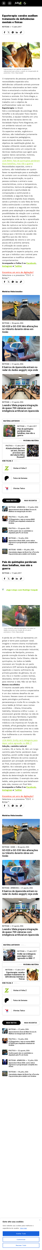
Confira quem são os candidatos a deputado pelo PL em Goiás (21, 532)
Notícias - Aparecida (17, 507)
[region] (21, 1234)
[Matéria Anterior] (9, 431)
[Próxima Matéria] (33, 451)
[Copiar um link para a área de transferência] (21, 32)
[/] (4, 3)
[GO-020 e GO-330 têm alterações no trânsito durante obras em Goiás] (21, 307)
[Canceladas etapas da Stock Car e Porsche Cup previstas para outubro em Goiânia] (5, 551)
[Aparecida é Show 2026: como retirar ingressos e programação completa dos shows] (5, 1062)
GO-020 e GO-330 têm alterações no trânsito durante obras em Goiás (20, 329)
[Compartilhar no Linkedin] (17, 32)
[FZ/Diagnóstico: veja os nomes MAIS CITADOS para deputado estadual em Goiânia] (5, 1040)
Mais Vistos (11, 501)
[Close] (39, 1220)
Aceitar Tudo (21, 1233)
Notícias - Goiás (15, 550)
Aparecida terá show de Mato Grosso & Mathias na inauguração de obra (22, 511)
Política (9, 446)
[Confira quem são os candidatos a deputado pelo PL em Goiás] (5, 530)
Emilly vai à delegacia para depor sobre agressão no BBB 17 (26, 956)
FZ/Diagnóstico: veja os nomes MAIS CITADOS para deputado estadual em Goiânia (22, 521)
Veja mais (23, 1228)
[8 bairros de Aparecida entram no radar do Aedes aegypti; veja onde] (21, 348)
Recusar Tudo (21, 1245)
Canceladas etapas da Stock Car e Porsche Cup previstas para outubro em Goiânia (24, 553)
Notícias (5, 27)
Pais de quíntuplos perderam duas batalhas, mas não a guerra (26, 432)
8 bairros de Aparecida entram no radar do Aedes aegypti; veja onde (20, 369)
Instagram (7, 266)
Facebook (31, 263)
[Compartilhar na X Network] (9, 32)
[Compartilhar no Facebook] (4, 32)
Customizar (21, 1239)
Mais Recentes (30, 501)
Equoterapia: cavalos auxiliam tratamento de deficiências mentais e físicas (14, 975)
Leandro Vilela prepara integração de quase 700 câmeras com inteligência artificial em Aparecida (20, 408)
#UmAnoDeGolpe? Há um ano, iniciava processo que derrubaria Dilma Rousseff (15, 453)
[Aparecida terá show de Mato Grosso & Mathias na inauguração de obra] (5, 508)
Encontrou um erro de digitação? (18, 272)
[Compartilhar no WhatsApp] (13, 32)
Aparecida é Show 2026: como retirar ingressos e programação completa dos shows (23, 543)
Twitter (18, 266)
